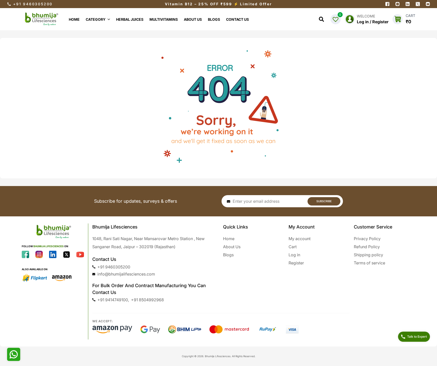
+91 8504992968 (147, 299)
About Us (232, 246)
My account (300, 238)
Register (296, 262)
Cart (293, 246)
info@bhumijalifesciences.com (126, 274)
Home (228, 238)
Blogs (228, 254)
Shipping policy (368, 254)
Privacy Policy (367, 238)
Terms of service (369, 262)
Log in (294, 254)
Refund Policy (367, 246)
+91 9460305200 (33, 4)
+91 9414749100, (113, 299)
